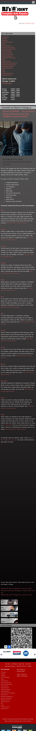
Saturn (2, 414)
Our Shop (7, 664)
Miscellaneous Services (8, 66)
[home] (15, 14)
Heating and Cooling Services (9, 62)
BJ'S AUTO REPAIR (11, 111)
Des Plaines (28, 721)
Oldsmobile (4, 381)
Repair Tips (21, 664)
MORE (29, 666)
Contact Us (28, 664)
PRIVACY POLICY (22, 666)
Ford (2, 296)
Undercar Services (6, 75)
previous (1, 654)
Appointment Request (10, 666)
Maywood (26, 719)
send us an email (12, 439)
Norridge (31, 719)
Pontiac (3, 397)
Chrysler (3, 263)
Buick (2, 210)
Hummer (3, 330)
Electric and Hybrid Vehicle (9, 49)
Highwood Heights (9, 721)
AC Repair (4, 38)
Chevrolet (3, 246)
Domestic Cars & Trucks (8, 47)
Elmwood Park (19, 719)
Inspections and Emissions (9, 64)
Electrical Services (7, 50)
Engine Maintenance (7, 56)
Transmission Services (8, 73)
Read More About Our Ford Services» (11, 307)
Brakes (4, 43)
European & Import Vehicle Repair (8, 692)
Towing (4, 71)
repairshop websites (17, 727)
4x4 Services (5, 36)
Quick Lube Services (7, 68)
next (35, 654)
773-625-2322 (29, 23)
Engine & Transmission (8, 54)
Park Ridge (16, 721)
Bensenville (23, 721)
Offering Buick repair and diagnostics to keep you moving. (16, 588)
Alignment (4, 40)
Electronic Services (7, 52)
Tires (3, 69)
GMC (2, 313)
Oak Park (13, 719)
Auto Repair (14, 664)
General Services (6, 61)
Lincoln (3, 347)
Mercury (3, 364)
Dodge (2, 280)
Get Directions (24, 676)
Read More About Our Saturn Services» (15, 429)
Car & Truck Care (6, 45)
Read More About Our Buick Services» (17, 223)
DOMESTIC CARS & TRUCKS (15, 116)
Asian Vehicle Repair (7, 42)
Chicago (9, 719)
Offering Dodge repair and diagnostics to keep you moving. (16, 594)
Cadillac (3, 229)
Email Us (19, 676)
